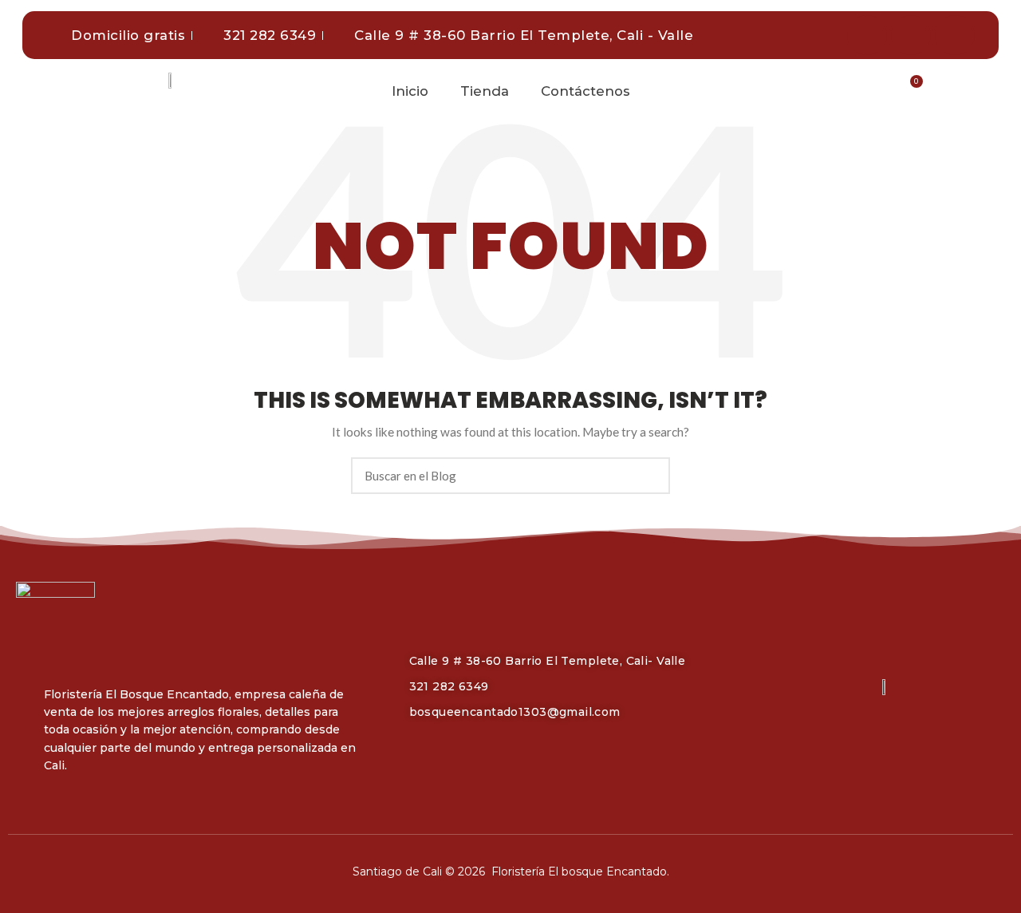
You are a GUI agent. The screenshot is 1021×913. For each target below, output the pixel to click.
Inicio (410, 91)
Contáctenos (585, 91)
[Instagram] (911, 35)
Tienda (484, 91)
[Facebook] (867, 35)
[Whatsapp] (955, 35)
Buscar (648, 475)
